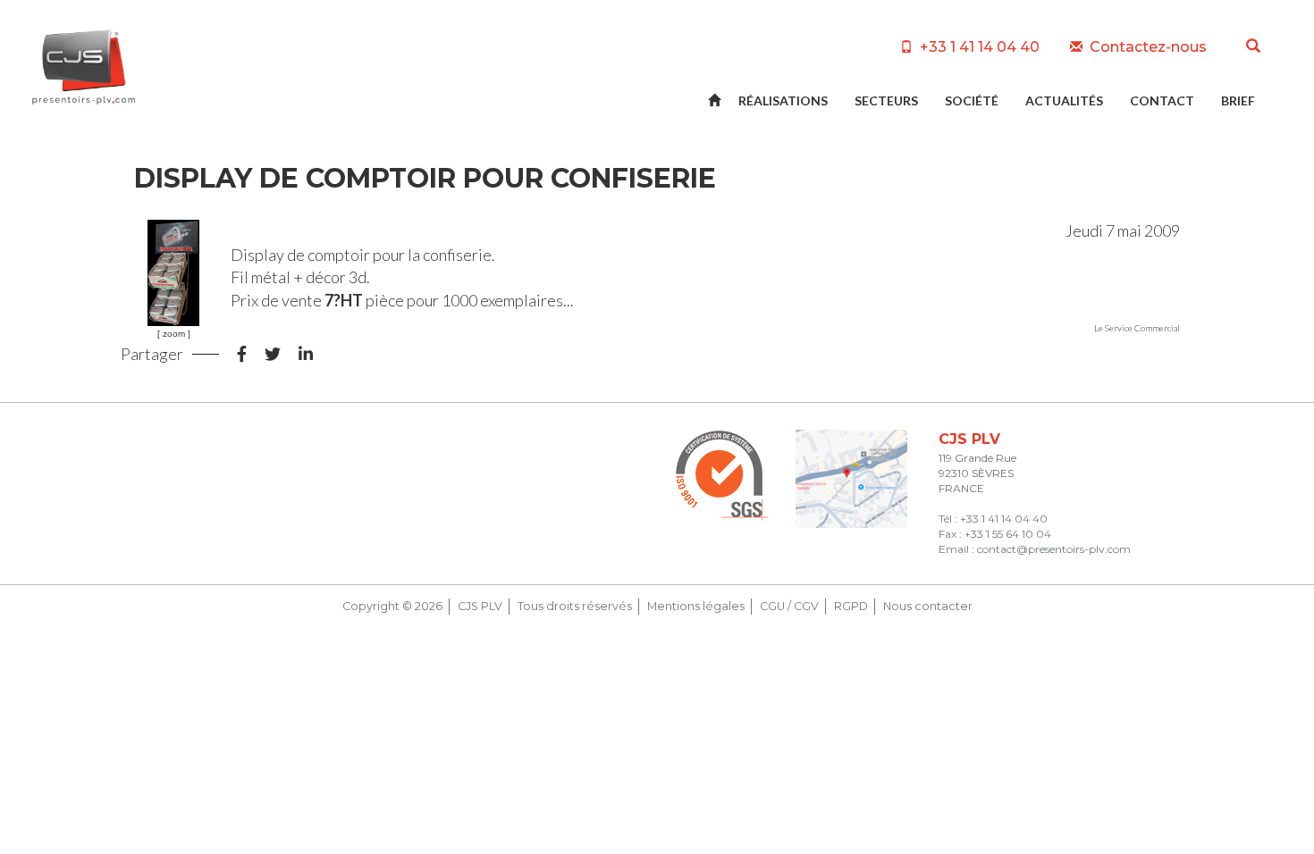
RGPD (851, 606)
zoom (174, 334)
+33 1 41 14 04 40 (978, 46)
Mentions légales (696, 606)
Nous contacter (928, 606)
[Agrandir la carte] (851, 479)
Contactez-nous (1146, 46)
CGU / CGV (789, 606)
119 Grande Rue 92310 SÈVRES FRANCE (977, 473)
